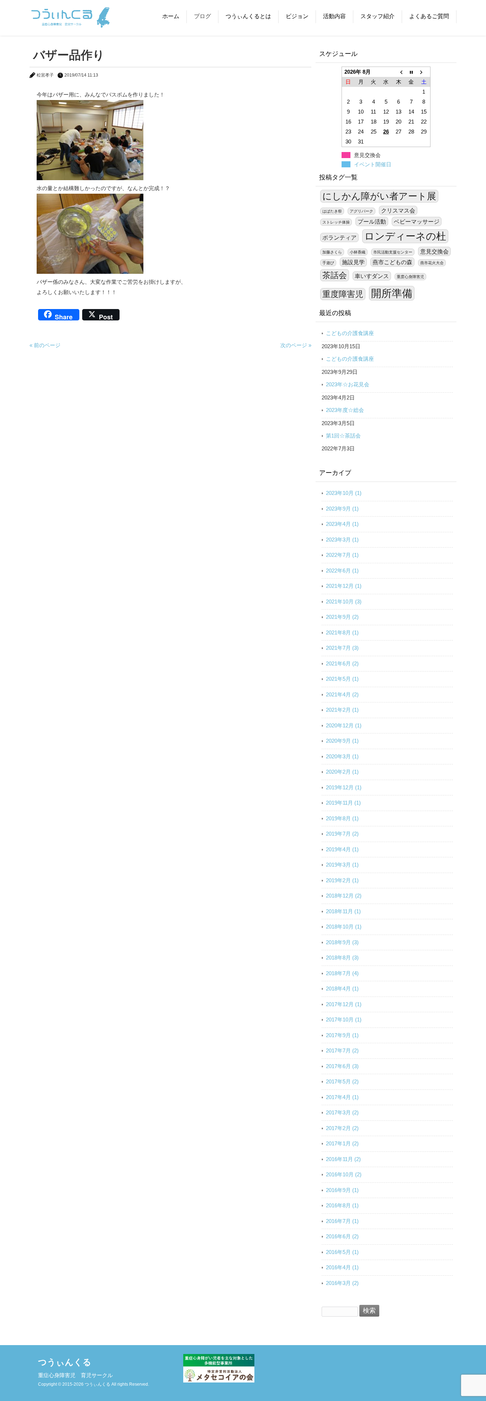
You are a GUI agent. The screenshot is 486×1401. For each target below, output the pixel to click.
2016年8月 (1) (342, 1205)
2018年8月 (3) (342, 958)
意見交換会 (434, 251)
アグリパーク (361, 211)
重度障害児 (342, 294)
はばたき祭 (332, 211)
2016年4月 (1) (342, 1267)
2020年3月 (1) (342, 756)
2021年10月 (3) (343, 601)
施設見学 (353, 262)
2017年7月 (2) (342, 1050)
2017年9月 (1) (342, 1035)
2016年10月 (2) (343, 1174)
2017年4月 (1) (342, 1097)
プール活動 (372, 221)
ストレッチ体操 (336, 222)
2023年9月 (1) (342, 509)
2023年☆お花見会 (347, 384)
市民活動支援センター (392, 252)
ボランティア (339, 237)
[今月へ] (411, 72)
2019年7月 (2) (342, 834)
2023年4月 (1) (342, 524)
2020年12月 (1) (343, 725)
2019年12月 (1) (343, 787)
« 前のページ (45, 345)
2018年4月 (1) (342, 989)
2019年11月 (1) (343, 803)
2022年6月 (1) (342, 571)
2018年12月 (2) (343, 896)
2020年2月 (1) (342, 772)
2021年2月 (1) (342, 710)
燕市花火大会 (432, 263)
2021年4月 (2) (342, 694)
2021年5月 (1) (342, 679)
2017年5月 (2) (342, 1081)
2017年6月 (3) (342, 1066)
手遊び (328, 263)
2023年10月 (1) (343, 493)
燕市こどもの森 (392, 262)
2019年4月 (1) (342, 849)
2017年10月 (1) (343, 1019)
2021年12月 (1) (343, 586)
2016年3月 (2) (342, 1283)
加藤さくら (332, 252)
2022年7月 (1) (342, 555)
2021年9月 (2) (342, 617)
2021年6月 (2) (342, 663)
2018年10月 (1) (343, 927)
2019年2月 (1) (342, 880)
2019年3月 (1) (342, 865)
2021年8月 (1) (342, 632)
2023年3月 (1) (342, 540)
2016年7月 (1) (342, 1221)
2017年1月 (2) (342, 1143)
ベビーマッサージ (416, 221)
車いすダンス (372, 276)
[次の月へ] (424, 72)
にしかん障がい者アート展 (379, 196)
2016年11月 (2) (343, 1159)
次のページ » (295, 345)
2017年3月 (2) (342, 1112)
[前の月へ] (398, 72)
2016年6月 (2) (342, 1236)
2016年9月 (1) (342, 1190)
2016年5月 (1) (342, 1252)
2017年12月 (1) (343, 1004)
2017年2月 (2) (342, 1128)
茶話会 (334, 275)
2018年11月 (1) (343, 911)
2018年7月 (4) (342, 973)
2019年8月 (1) (342, 818)
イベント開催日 (372, 164)
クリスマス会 (398, 210)
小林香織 (357, 252)
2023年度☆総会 (345, 410)
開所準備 (391, 293)
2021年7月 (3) (342, 648)
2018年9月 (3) (342, 942)
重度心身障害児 (410, 277)
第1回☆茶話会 (343, 436)
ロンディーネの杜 (405, 236)
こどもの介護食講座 (350, 333)
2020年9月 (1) (342, 741)
